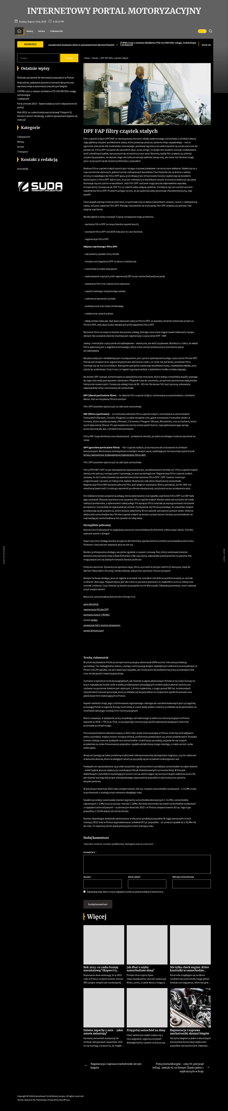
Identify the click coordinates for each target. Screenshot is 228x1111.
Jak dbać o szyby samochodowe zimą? (140, 969)
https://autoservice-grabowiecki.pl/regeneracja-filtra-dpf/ (114, 454)
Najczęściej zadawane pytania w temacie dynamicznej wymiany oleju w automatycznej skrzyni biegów (45, 84)
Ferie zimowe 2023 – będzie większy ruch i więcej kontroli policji (47, 105)
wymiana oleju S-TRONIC (96, 614)
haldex (94, 619)
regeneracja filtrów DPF (96, 609)
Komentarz (90, 852)
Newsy (30, 31)
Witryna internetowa (183, 876)
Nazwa (87, 876)
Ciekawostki (56, 31)
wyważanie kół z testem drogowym (101, 625)
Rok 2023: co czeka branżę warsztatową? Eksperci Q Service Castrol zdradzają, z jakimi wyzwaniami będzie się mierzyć (47, 116)
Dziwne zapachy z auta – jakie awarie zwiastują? (103, 1032)
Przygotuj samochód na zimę (146, 1030)
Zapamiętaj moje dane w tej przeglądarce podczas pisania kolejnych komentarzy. (125, 891)
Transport (22, 151)
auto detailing (90, 604)
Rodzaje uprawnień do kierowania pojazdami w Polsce (45, 77)
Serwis (41, 31)
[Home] (19, 31)
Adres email (134, 876)
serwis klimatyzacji (93, 630)
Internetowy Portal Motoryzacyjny (114, 11)
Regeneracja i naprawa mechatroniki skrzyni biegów (189, 1032)
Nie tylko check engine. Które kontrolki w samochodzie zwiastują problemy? (189, 970)
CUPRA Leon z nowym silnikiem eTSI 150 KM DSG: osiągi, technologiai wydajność (138, 43)
